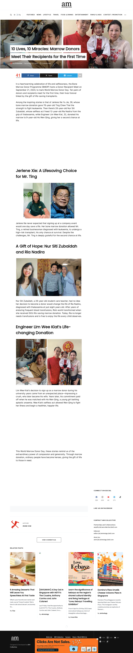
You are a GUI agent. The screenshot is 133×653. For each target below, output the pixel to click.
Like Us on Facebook (103, 508)
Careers (67, 637)
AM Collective (58, 637)
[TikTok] (120, 498)
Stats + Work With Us (79, 637)
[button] (11, 15)
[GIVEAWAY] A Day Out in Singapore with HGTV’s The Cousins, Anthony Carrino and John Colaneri (51, 595)
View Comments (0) (49, 540)
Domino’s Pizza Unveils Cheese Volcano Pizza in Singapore (109, 592)
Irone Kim (27, 526)
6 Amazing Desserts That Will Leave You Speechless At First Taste (22, 592)
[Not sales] (66, 645)
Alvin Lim (49, 637)
